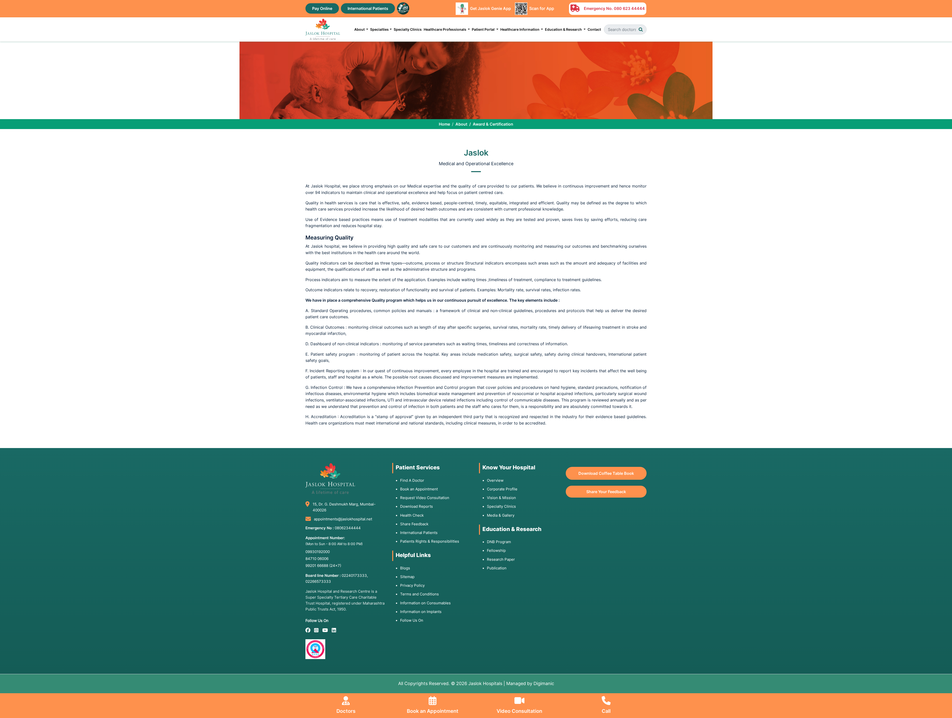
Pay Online (322, 8)
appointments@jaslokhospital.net (343, 519)
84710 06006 (316, 558)
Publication (496, 568)
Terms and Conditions (419, 594)
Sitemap (407, 576)
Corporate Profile (502, 489)
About (461, 124)
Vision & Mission (501, 497)
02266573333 (318, 581)
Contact (594, 29)
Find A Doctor (412, 480)
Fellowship (496, 550)
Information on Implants (421, 611)
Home (444, 124)
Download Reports (416, 506)
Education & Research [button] (564, 29)
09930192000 (317, 551)
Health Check (412, 515)
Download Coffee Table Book (606, 473)
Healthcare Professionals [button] (445, 29)
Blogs (405, 568)
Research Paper (501, 559)
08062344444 (348, 528)
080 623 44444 (629, 8)
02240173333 (354, 575)
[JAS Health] (403, 7)
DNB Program (499, 541)
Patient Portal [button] (483, 29)
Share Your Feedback (606, 491)
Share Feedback (414, 524)
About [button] (359, 29)
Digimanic (544, 683)
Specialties (379, 29)
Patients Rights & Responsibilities (429, 541)
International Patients (368, 8)
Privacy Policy (412, 585)
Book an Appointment (419, 489)
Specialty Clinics (408, 29)
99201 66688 (323, 565)
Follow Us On (411, 620)
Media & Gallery (500, 515)
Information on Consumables (425, 603)
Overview (495, 480)
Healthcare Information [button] (520, 29)
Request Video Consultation (424, 497)
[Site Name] (322, 29)
